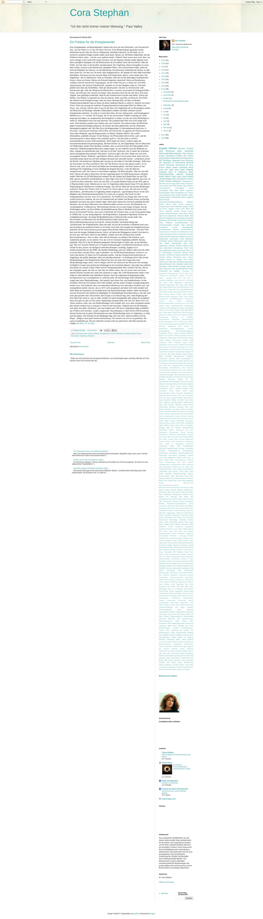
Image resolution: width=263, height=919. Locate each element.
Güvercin (171, 404)
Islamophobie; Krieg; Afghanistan (181, 239)
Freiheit (190, 148)
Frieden (184, 386)
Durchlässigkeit (186, 358)
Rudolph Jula (174, 549)
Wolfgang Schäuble (182, 635)
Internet (171, 430)
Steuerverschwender (176, 577)
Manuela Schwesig (185, 174)
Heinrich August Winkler (185, 414)
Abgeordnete (178, 282)
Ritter (186, 547)
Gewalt (161, 232)
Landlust (190, 462)
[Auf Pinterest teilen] (115, 330)
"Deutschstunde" (173, 273)
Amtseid (169, 292)
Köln (178, 462)
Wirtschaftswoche (164, 632)
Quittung (190, 529)
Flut (192, 379)
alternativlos (163, 266)
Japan (169, 437)
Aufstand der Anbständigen (168, 308)
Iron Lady (189, 430)
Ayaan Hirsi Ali (164, 310)
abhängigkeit (177, 644)
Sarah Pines (189, 552)
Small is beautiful (170, 563)
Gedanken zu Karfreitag (170, 783)
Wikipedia (181, 625)
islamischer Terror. (164, 658)
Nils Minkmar (163, 508)
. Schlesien (168, 278)
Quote (181, 204)
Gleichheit (181, 400)
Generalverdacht (164, 188)
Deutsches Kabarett (175, 349)
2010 (163, 138)
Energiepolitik (189, 365)
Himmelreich (180, 421)
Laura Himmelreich (165, 467)
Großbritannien (183, 232)
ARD (170, 282)
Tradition (161, 600)
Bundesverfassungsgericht (184, 331)
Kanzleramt (162, 448)
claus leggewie (188, 646)
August (166, 108)
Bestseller (162, 218)
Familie (175, 227)
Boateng (168, 324)
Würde (178, 639)
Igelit (168, 427)
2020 (163, 63)
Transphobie (182, 600)
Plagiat (166, 524)
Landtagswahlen (164, 464)
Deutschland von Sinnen (167, 351)
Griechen (174, 232)
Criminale (181, 344)
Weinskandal (163, 623)
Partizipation (176, 515)
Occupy (176, 510)
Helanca (161, 416)
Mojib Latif (170, 492)
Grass (191, 400)
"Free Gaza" (189, 273)
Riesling (166, 547)
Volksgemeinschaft (176, 616)
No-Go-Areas (180, 508)
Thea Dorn (180, 586)
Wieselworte (162, 625)
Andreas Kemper (169, 294)
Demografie (173, 347)
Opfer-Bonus (168, 248)
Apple (161, 216)
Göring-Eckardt (188, 402)
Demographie (182, 347)
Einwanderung (175, 363)
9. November (189, 280)
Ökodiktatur (173, 669)
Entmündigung (163, 367)
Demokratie (170, 165)
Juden (161, 444)
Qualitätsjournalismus (170, 250)
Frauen (190, 156)
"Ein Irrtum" (163, 209)
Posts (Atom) (83, 347)
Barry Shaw (163, 312)
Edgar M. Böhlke (93, 333)
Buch (177, 170)
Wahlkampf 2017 (174, 618)
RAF (160, 531)
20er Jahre (187, 278)
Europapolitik (163, 227)
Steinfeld (166, 575)
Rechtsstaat (182, 250)
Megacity (186, 245)
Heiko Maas (173, 190)
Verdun (179, 609)
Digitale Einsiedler (165, 356)
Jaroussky (175, 437)
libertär (170, 660)
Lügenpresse (163, 245)
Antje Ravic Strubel (186, 213)
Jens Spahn (163, 439)
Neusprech (171, 506)
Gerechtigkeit (179, 188)
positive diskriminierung (185, 662)
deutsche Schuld (177, 648)
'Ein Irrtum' (189, 275)
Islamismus (182, 172)
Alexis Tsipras (168, 289)
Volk (192, 614)
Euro (191, 165)
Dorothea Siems (174, 358)
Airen (186, 285)
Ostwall (178, 513)
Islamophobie (179, 193)
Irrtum (191, 236)
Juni (165, 115)
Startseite (110, 343)
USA (191, 602)
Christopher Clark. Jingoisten (170, 342)
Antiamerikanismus (171, 213)
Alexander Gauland (172, 211)
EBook (166, 361)
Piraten (161, 524)
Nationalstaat (167, 501)
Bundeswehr (163, 333)
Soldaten (170, 566)
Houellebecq (189, 423)
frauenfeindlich (169, 655)
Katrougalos (189, 448)
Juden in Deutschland (174, 444)
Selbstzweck (189, 556)
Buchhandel (189, 218)
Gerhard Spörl (182, 397)
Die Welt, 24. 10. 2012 (85, 323)
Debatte (179, 186)
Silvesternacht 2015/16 (180, 561)
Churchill (180, 220)
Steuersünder (163, 577)
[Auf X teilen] (110, 330)
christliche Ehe (177, 646)
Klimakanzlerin (163, 453)
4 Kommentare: (92, 330)
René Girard (170, 538)
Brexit (176, 218)
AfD (160, 163)
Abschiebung (189, 282)
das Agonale (164, 648)
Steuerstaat (177, 257)
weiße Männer (188, 667)
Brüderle (182, 218)
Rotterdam (166, 549)
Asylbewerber (172, 216)
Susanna (162, 582)
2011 (163, 135)
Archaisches (178, 303)
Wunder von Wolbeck (185, 637)
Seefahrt (183, 554)
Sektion (168, 556)
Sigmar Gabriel (172, 167)
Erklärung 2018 (177, 370)
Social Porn (180, 563)
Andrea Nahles (164, 158)
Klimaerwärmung (188, 450)
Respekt (185, 252)
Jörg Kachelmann (165, 195)
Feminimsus (170, 377)
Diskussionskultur (179, 356)
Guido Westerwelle (165, 234)
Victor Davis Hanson (165, 614)
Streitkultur (171, 579)
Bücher (161, 335)
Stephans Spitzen (165, 257)
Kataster (181, 448)
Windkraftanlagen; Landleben (169, 628)
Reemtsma (181, 533)
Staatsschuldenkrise (182, 255)
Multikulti (185, 494)
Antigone (162, 301)
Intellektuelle (174, 236)
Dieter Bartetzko (176, 354)
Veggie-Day (172, 262)
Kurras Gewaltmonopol (167, 462)
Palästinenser (189, 513)
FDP (160, 160)
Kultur (191, 243)
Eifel (191, 222)
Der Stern (190, 347)
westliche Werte (187, 206)
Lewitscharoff (163, 469)
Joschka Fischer (164, 441)
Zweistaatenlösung (165, 644)
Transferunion (171, 600)
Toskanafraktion (164, 598)
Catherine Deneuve (186, 335)
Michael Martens (164, 490)
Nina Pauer (171, 508)
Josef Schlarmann (177, 441)
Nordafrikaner (163, 510)
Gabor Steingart (175, 388)
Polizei (170, 526)
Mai (164, 118)
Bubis (191, 324)
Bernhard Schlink (187, 315)
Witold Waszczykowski (178, 632)
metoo (183, 660)
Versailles (172, 612)
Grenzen (167, 232)
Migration (190, 202)
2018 (163, 70)
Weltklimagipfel (176, 623)
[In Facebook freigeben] (113, 330)
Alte (174, 289)
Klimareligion (173, 453)
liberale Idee (163, 660)
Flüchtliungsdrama (175, 381)
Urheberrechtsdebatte (166, 607)
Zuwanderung (188, 642)
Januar (166, 131)
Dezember (167, 92)
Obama (170, 510)
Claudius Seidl (167, 186)
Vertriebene (189, 612)
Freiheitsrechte (163, 386)
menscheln (177, 660)
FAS (175, 374)
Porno (191, 248)
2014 (163, 83)
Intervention (179, 430)
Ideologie (162, 427)
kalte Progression (165, 269)
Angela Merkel (168, 148)
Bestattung (175, 319)
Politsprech (162, 526)
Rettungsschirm (164, 206)
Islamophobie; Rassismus (167, 434)
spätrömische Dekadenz (176, 667)
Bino (176, 321)
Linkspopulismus (188, 469)
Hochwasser (189, 421)
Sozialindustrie (176, 568)
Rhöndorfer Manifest (165, 545)
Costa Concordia (172, 344)
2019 (163, 67)
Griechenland (163, 190)
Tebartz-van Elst (182, 584)
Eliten (182, 363)
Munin (191, 494)
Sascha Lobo (163, 554)
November (167, 95)
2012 (163, 89)
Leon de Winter (183, 467)
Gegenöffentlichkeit (165, 395)
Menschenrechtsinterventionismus (169, 487)
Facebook (162, 172)
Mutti (180, 496)
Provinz (162, 167)
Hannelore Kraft (182, 407)
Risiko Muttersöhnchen (177, 547)
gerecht (177, 655)
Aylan (182, 310)
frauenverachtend (173, 266)
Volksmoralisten (188, 616)
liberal (190, 167)
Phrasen (181, 522)
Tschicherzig (174, 602)
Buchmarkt (162, 326)
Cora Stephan (99, 12)
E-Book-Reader (188, 186)
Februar (166, 128)
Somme (169, 568)
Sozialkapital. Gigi (187, 568)
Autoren (162, 165)
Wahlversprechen (187, 618)
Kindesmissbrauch (174, 450)
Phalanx (190, 520)
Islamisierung (163, 432)
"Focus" (181, 273)
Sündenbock (174, 582)
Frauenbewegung (165, 229)
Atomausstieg (189, 305)
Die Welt (167, 354)
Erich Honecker (187, 367)
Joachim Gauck (173, 439)
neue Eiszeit (171, 662)
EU (187, 165)
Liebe (174, 469)
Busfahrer (190, 333)
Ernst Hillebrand (188, 370)
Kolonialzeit (182, 455)
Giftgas (174, 400)
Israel (183, 160)
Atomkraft (189, 163)
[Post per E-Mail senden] (101, 330)
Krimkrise (179, 457)
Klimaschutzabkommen (186, 453)
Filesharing (171, 379)
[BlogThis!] (108, 330)
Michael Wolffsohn (177, 490)
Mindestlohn (163, 492)
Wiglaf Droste (172, 625)
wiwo (160, 669)
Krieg (173, 195)
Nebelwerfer (189, 501)
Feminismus (178, 377)
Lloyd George (173, 471)
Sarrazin (181, 148)
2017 (163, 73)
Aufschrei (181, 216)
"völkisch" (182, 275)
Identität (167, 236)
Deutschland (180, 165)
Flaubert (180, 379)
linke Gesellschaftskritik (180, 269)
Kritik (184, 457)
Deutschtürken (179, 351)
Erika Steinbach (187, 225)
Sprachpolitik (171, 570)
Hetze (166, 421)
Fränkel (190, 386)
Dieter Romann (188, 354)
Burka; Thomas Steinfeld (177, 333)
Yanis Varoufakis (177, 264)
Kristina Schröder (182, 195)
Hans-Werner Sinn (182, 411)
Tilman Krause (182, 595)
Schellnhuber (170, 255)
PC (183, 513)
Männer (168, 177)
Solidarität (179, 566)
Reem (174, 533)
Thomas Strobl (188, 591)
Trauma (190, 600)
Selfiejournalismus (164, 559)
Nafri (169, 499)
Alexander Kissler (165, 183)
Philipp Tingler (163, 522)
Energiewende (105, 333)
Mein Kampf (177, 480)
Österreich (181, 669)
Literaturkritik (163, 471)
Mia (182, 487)
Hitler (172, 193)
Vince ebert (180, 614)
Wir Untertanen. (77, 354)
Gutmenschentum (176, 402)
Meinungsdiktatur (187, 480)
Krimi (185, 243)
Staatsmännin (188, 570)
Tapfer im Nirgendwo (170, 781)
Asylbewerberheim (177, 305)
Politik (191, 524)
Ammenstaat (163, 292)
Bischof (190, 321)
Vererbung (190, 609)
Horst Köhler (180, 423)
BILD (191, 216)
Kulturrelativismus (180, 460)
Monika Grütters (180, 492)
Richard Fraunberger (180, 545)
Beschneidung (163, 317)
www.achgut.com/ (168, 799)
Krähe (172, 460)
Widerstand (189, 623)
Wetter (183, 623)
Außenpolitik (189, 308)
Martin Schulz (170, 478)
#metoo (177, 209)
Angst (173, 183)
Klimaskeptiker (176, 243)
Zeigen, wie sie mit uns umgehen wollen (88, 460)
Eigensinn (167, 363)
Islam (179, 151)
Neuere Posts (76, 343)
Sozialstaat (183, 167)
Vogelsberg (83, 336)
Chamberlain (163, 338)
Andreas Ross (181, 294)
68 (183, 280)
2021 (163, 60)
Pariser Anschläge (165, 515)
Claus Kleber (188, 342)
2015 (163, 79)
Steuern (190, 575)
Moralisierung (177, 494)
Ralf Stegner (188, 531)
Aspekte (161, 305)
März (165, 124)
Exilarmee (162, 374)
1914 (183, 209)
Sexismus (189, 160)
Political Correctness (181, 524)
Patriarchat (184, 515)
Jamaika (190, 434)
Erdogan (176, 225)
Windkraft (91, 336)
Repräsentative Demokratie (171, 252)
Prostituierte (162, 529)
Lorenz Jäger (183, 471)
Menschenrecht (188, 483)
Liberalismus (170, 156)
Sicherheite (162, 561)
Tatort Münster (164, 584)
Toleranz (190, 595)
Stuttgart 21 (180, 579)
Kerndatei (162, 450)
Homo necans (170, 423)
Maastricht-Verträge (180, 473)
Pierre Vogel (189, 522)
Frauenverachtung (187, 384)
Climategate (162, 344)
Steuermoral (183, 575)
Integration (176, 160)
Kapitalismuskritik (172, 448)
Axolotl (182, 183)
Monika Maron (164, 204)
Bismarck (162, 324)
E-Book (179, 156)
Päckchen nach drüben (174, 529)
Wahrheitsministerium (165, 621)
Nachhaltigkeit (163, 499)
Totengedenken (188, 598)
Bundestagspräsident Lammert (182, 328)
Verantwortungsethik (165, 609)
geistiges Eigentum (186, 266)
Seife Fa (162, 556)
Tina (185, 259)
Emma (186, 363)
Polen (186, 248)
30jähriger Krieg (172, 280)
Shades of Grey (187, 559)
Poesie (172, 524)
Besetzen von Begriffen (182, 317)
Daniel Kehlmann (165, 222)
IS (185, 425)
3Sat (179, 280)
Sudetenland (189, 579)
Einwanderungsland (165, 225)
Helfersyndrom (169, 416)
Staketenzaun (174, 572)
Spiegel (161, 570)
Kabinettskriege (188, 446)
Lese (191, 467)
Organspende (171, 513)
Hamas (185, 404)
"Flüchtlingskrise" (187, 181)
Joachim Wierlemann (117, 333)
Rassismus (189, 204)
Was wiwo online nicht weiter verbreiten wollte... (91, 468)
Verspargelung (180, 612)
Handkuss (172, 407)
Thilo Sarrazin (187, 153)
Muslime (161, 496)
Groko (161, 402)
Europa (161, 156)
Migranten (178, 153)
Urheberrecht (163, 262)
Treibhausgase (163, 602)
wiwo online (166, 669)
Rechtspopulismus (164, 533)
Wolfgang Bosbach (169, 635)
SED (174, 552)
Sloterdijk (162, 563)
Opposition (162, 513)
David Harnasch (164, 347)
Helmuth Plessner (181, 416)
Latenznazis (189, 464)
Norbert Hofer (188, 508)
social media (189, 665)
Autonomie (181, 308)
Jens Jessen (188, 193)
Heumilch (172, 421)
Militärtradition (189, 490)
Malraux (167, 476)
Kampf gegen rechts (181, 241)
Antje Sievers (175, 301)
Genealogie (189, 395)
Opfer (175, 204)
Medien (170, 480)
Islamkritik (189, 151)
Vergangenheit (163, 612)
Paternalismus (178, 248)
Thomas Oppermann (176, 591)
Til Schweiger (173, 595)
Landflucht (189, 197)
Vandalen (190, 607)
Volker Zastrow (164, 616)
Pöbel (185, 529)
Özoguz (187, 669)
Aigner (181, 285)
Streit (166, 579)
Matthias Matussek (181, 478)
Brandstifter (180, 324)
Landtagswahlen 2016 (177, 464)
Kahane (170, 241)
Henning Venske (183, 418)
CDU (168, 220)
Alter (178, 289)
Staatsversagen (164, 572)
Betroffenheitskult (187, 319)
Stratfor (161, 579)
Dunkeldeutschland (181, 222)
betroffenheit (168, 646)
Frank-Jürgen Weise (171, 384)
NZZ (192, 496)
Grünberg (167, 402)
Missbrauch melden (168, 676)
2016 (163, 76)
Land (183, 462)
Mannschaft (179, 476)
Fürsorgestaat (163, 388)
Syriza (167, 582)
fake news (170, 653)
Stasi (180, 572)
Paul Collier (177, 517)
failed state (162, 653)
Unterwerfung (189, 605)
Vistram (187, 614)
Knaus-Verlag (173, 455)
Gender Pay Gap (178, 395)
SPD (174, 179)
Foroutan (184, 381)
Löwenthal (168, 473)
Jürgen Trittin (175, 446)
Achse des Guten (166, 170)
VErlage (168, 181)
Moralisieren (167, 494)
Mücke (139, 333)
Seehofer (190, 554)
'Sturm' (161, 278)
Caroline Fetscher (173, 335)
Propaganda (189, 526)
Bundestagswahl (164, 331)
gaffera (136, 914)
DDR (174, 186)
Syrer (184, 257)
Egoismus (187, 361)
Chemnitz (174, 220)
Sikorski (169, 561)
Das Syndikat (189, 344)
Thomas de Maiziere (175, 593)
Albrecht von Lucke (174, 287)
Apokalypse (189, 301)
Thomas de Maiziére (174, 259)
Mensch (161, 483)
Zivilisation (175, 642)
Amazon (184, 211)
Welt (169, 623)
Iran (187, 236)
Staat (179, 570)
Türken (190, 259)
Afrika (188, 209)
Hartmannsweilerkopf (171, 414)
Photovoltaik (75, 336)
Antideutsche (189, 298)
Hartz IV (172, 172)
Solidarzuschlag (188, 566)
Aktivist (191, 285)
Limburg (179, 469)
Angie (168, 296)
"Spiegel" (171, 209)
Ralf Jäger (178, 531)
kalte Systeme (176, 658)
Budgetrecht (172, 326)
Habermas (178, 404)
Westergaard (189, 262)
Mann (173, 476)
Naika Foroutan (177, 499)
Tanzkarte (190, 582)
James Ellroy (163, 437)
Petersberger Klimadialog (177, 520)
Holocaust (162, 423)
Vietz (174, 614)
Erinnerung (162, 370)
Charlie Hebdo (172, 338)
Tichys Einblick (168, 753)
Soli (174, 566)
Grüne (191, 232)
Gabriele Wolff (188, 388)
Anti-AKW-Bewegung (176, 298)
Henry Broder (181, 234)
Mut (167, 496)
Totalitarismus (176, 598)
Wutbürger (162, 639)
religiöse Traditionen (165, 665)
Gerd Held (162, 397)
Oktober (166, 98)
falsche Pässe (179, 653)
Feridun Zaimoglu (187, 377)
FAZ (185, 156)
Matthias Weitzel (130, 333)
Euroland (190, 372)
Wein (191, 621)
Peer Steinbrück (187, 517)
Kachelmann (163, 241)
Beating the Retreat (165, 315)
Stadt (191, 255)
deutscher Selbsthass (175, 651)
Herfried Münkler (164, 193)
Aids (176, 285)
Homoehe (190, 234)
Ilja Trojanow (176, 427)
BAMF (187, 216)
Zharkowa (169, 642)
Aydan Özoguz (175, 310)
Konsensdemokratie (166, 174)
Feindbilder (162, 377)
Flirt (187, 379)
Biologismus (170, 218)
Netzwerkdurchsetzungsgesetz (176, 503)
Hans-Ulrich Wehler (170, 411)
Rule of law (183, 549)
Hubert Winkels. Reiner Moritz (169, 425)
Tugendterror (184, 602)
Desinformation (163, 349)
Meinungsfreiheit (166, 153)
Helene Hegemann (186, 190)
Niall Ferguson (180, 506)
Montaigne (189, 492)
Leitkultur (175, 467)
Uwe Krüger (180, 607)
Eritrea (169, 370)
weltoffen (177, 271)
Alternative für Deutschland (174, 163)
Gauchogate (163, 391)
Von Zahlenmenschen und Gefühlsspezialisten (90, 451)
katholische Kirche (187, 658)
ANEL (165, 282)
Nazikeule (176, 501)
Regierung (190, 533)
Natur (174, 177)
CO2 (165, 335)
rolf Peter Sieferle (178, 665)
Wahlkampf (176, 181)
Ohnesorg (182, 510)
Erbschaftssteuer (175, 367)
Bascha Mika (172, 312)
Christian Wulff (188, 340)
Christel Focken (182, 338)
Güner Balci (163, 404)
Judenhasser (163, 446)
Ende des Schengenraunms (173, 365)
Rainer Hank (168, 531)
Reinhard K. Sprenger (178, 536)
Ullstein (161, 605)
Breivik (187, 324)
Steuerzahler (189, 577)
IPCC (182, 425)
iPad (191, 655)
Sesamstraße (176, 559)
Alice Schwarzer (167, 151)
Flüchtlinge (167, 160)
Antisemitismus (176, 158)
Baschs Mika (181, 312)
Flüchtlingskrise (163, 381)
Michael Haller (188, 487)
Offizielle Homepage (166, 882)
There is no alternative (175, 589)
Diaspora (188, 351)
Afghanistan (171, 285)
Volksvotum (162, 618)
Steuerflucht (174, 575)
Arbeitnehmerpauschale (166, 303)
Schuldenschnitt (174, 554)
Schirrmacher (181, 179)
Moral (160, 494)
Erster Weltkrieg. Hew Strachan (177, 372)
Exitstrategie (170, 374)
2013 (163, 86)
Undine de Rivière (169, 605)
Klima (191, 172)
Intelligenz (182, 236)
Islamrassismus (182, 434)
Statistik (185, 572)
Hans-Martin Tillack (179, 409)
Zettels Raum (188, 264)
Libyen (170, 469)
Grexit (191, 188)
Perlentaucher (163, 520)
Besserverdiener (164, 319)
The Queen (171, 586)
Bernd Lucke (177, 315)
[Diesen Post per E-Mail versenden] (105, 330)
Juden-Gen (189, 444)
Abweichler (162, 285)
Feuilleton (162, 379)
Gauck (171, 391)
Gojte (186, 400)
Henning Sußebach (170, 418)
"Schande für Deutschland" (168, 275)
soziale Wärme (163, 667)
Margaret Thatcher (175, 245)
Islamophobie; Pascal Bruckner (181, 432)
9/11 (160, 282)
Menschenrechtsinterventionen (168, 485)
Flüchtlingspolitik (187, 227)
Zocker (181, 642)
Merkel (161, 177)
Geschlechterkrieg (187, 229)
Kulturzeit (190, 460)
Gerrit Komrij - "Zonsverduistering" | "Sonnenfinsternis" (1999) (181, 767)
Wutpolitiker (170, 639)
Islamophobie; (163, 239)
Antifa (178, 183)
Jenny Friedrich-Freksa (186, 437)
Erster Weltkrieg (186, 170)
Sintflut (191, 561)
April (165, 121)
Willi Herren (189, 625)
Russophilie (168, 552)
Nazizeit (182, 501)
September (167, 105)
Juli (164, 112)
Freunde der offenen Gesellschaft (175, 789)
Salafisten (180, 552)
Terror (191, 584)
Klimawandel (163, 455)
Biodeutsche (183, 321)
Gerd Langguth (172, 397)
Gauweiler (180, 393)
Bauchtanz (189, 312)
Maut (165, 480)
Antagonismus (163, 298)
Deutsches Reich (187, 349)
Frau (179, 384)
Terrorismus (162, 586)
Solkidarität (162, 568)
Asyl (165, 216)
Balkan (191, 310)
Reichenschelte (164, 536)
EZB (169, 361)
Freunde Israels (175, 386)
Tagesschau (182, 582)
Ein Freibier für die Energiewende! (92, 42)
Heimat (174, 234)
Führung (175, 229)
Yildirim (184, 639)
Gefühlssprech (188, 393)
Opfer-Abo (190, 510)
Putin (160, 250)
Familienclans (182, 374)
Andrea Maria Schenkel (180, 292)
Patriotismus (169, 517)
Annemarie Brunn (82, 333)
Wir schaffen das (186, 630)
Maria (186, 476)
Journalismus (189, 441)
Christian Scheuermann (173, 340)
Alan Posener (163, 287)
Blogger (152, 914)
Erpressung (162, 372)
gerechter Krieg (185, 655)
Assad (168, 305)
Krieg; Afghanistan (170, 457)
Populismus (179, 526)
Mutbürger (174, 496)
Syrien (172, 206)
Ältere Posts (145, 343)
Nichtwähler (189, 506)
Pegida (168, 179)
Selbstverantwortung (177, 556)
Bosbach (174, 324)
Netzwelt (161, 503)
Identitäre (190, 425)
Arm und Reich (188, 303)
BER (186, 310)
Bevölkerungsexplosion (166, 321)
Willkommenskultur (165, 264)
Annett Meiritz (188, 296)
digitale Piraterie (188, 651)
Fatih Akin (190, 374)
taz (171, 271)
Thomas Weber (164, 593)
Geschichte (167, 400)
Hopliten (161, 236)
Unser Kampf (180, 605)
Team (173, 584)
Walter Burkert (181, 621)
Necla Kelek (181, 177)
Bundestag (162, 220)
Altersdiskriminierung (186, 289)
